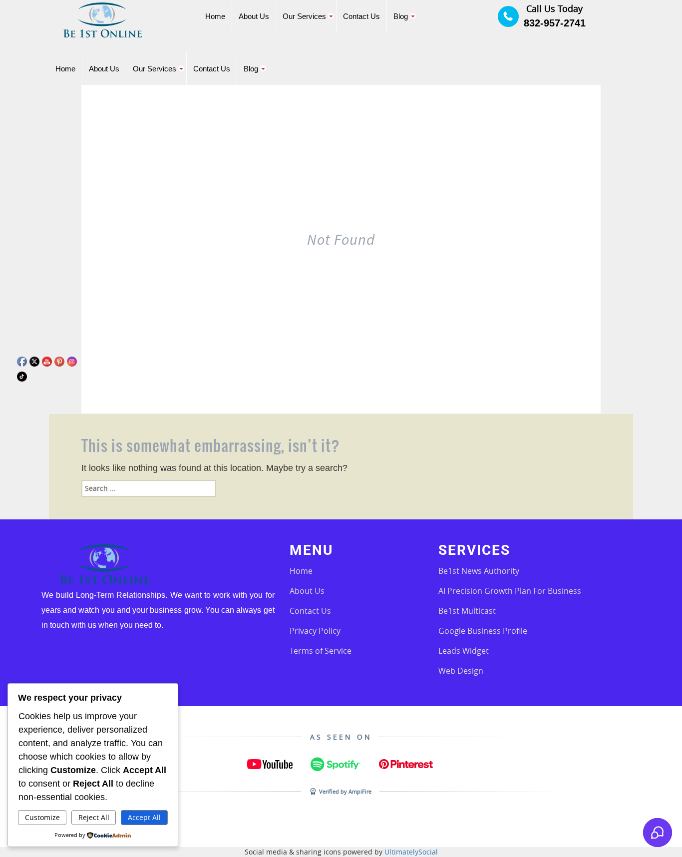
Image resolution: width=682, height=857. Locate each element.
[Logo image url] (102, 19)
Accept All (144, 817)
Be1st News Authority (478, 570)
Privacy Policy (315, 630)
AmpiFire (359, 791)
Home (301, 570)
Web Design (460, 670)
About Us (307, 590)
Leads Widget (463, 650)
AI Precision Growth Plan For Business (509, 590)
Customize (42, 817)
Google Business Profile (482, 630)
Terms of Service (320, 650)
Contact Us (310, 610)
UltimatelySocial (411, 852)
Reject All (93, 817)
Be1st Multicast (467, 610)
